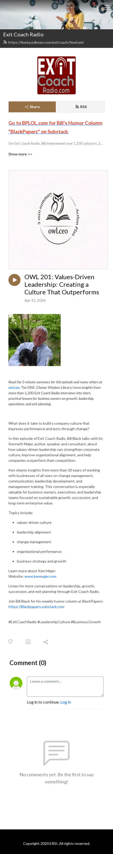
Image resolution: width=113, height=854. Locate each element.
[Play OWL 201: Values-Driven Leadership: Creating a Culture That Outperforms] (14, 280)
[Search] (96, 7)
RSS (83, 106)
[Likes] (11, 641)
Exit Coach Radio (23, 34)
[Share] (46, 642)
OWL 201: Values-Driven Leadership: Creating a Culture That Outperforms (61, 284)
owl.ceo (13, 387)
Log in (65, 701)
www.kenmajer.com (40, 576)
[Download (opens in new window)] (28, 641)
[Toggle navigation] (107, 7)
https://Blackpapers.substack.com (36, 606)
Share (35, 106)
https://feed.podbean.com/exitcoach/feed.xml (46, 42)
